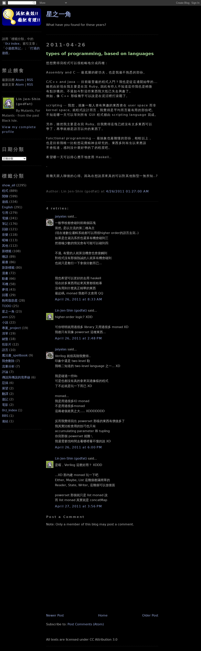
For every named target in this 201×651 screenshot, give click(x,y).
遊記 (5, 399)
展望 (5, 388)
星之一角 (8, 311)
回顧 (5, 229)
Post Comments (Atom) (86, 624)
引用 (5, 213)
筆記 (5, 224)
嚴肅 (5, 262)
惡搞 (5, 383)
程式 (5, 191)
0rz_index (9, 410)
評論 (5, 372)
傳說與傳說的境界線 (16, 377)
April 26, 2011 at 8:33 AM (78, 299)
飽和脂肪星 (10, 300)
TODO (6, 306)
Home (103, 615)
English (7, 207)
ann (5, 317)
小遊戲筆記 (13, 48)
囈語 (5, 256)
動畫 (5, 278)
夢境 (5, 289)
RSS (30, 80)
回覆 (5, 295)
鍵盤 (5, 339)
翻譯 (5, 394)
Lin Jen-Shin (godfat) (71, 310)
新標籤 (6, 251)
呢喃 (5, 240)
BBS (5, 416)
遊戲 (5, 202)
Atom (20, 80)
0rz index (12, 43)
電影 (5, 405)
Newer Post (55, 615)
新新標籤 (8, 267)
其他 (5, 246)
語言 (5, 350)
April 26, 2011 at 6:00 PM (78, 447)
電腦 (5, 218)
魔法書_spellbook (15, 355)
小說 (5, 322)
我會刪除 (8, 361)
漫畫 (5, 273)
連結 (5, 421)
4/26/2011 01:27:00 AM (127, 191)
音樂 (5, 235)
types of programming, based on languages (100, 53)
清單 (5, 333)
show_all (8, 185)
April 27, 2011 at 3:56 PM (78, 506)
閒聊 (5, 196)
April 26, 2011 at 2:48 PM (78, 338)
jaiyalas (61, 216)
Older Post (150, 615)
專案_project (11, 328)
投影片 (6, 344)
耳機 (5, 284)
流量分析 (8, 366)
